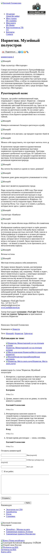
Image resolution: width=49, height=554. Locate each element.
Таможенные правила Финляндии (20, 534)
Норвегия (19, 333)
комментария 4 (7, 57)
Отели (8, 514)
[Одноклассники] (24, 52)
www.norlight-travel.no (10, 307)
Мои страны (11, 19)
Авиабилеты (11, 512)
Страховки (10, 516)
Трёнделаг (28, 333)
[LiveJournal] (27, 52)
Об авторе (12, 15)
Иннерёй (10, 333)
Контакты (10, 33)
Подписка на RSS (8, 549)
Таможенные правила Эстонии (19, 532)
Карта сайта (6, 552)
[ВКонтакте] (19, 52)
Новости (16, 329)
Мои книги (11, 24)
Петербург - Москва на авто (18, 529)
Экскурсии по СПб (14, 509)
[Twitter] (22, 52)
